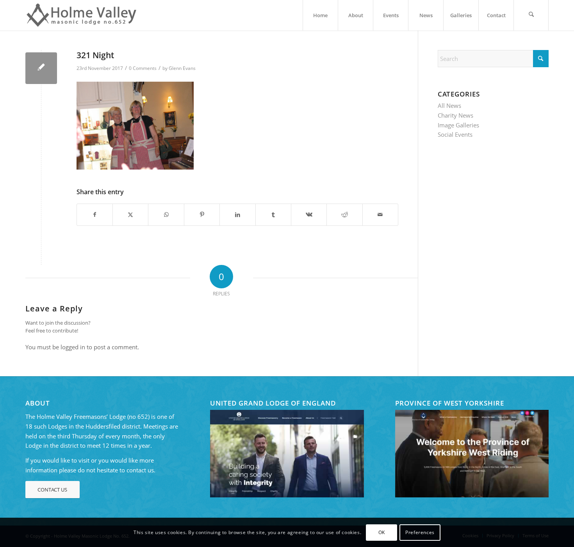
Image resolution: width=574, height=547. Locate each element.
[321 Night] (41, 68)
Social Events (455, 134)
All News (449, 105)
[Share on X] (130, 214)
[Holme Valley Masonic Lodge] (83, 15)
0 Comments (143, 68)
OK (381, 532)
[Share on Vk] (308, 214)
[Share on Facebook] (94, 214)
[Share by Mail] (380, 214)
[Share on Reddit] (344, 214)
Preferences (420, 532)
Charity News (455, 115)
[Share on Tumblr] (273, 214)
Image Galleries (458, 125)
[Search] (531, 15)
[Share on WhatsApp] (166, 214)
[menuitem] (320, 15)
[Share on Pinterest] (201, 214)
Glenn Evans (182, 68)
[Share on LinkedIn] (237, 214)
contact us (140, 470)
